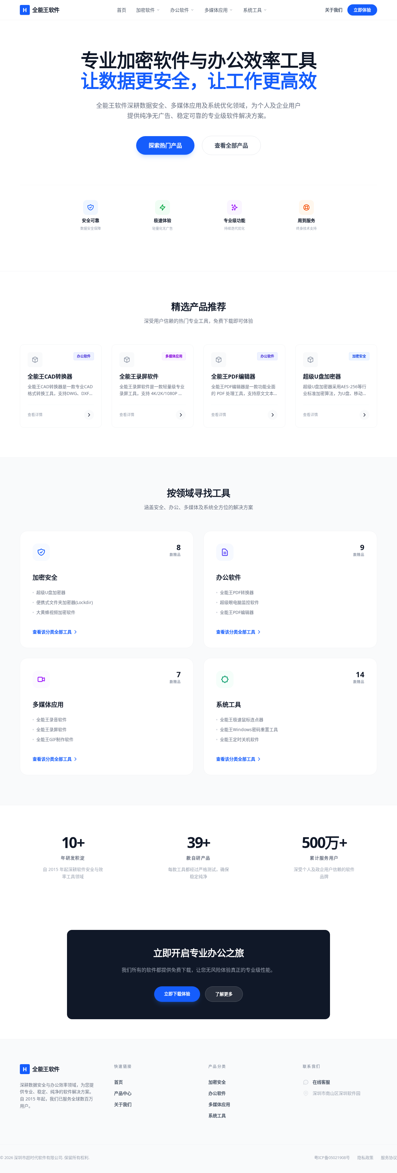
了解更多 (224, 994)
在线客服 (321, 1082)
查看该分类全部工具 (52, 632)
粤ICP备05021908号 (332, 1157)
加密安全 (217, 1082)
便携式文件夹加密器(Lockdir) (64, 602)
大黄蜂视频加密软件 (55, 612)
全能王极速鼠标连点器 (241, 719)
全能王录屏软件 (138, 376)
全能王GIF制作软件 (55, 739)
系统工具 (252, 10)
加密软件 (145, 10)
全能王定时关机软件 (239, 739)
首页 (121, 10)
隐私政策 (365, 1157)
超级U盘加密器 (322, 376)
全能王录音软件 (51, 719)
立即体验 (362, 10)
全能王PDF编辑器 (233, 376)
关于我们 (333, 10)
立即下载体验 (177, 994)
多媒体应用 (216, 10)
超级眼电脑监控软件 (239, 602)
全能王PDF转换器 (237, 592)
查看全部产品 (231, 145)
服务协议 (389, 1157)
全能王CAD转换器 (50, 376)
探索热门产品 (165, 145)
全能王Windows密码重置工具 (249, 729)
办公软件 (179, 10)
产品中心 (123, 1093)
